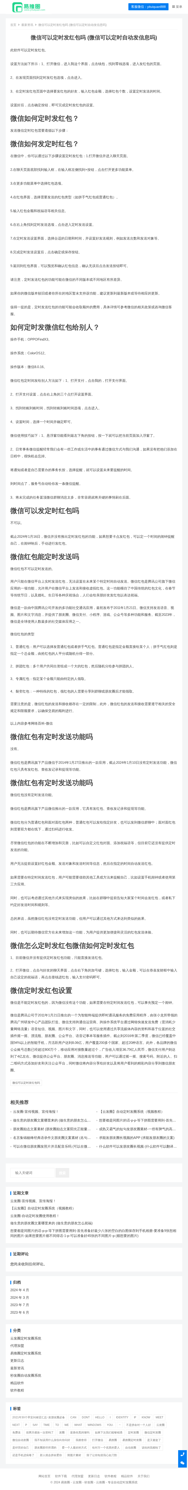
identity (122, 1417)
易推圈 (113, 1440)
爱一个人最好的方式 (74, 1447)
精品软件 (17, 1383)
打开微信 (97, 1440)
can (73, 1417)
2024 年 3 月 (19, 1297)
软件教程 (17, 1390)
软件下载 (61, 1476)
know (146, 1417)
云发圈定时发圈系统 (25, 1338)
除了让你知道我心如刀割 (102, 1455)
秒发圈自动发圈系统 (25, 1375)
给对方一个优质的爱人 (106, 1447)
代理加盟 (17, 1346)
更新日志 (17, 1360)
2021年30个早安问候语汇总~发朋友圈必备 (38, 1417)
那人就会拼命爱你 (51, 1455)
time (46, 1425)
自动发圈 (130, 1447)
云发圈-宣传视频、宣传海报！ (36, 1111)
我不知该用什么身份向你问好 (52, 1440)
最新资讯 (27, 25)
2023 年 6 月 (19, 1312)
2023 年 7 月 (19, 1305)
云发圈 (160, 1425)
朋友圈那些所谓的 (45, 1447)
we (66, 1425)
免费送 (16, 1432)
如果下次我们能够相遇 (108, 1432)
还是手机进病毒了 (23, 1455)
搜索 (62, 1173)
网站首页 (44, 1476)
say (35, 1425)
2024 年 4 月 (19, 1290)
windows (94, 1425)
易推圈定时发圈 (132, 1440)
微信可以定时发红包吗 (26, 1082)
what (78, 1425)
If (135, 1417)
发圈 (62, 1432)
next (16, 1425)
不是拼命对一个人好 (138, 1425)
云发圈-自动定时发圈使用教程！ (35, 1216)
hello (99, 1417)
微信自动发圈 (20, 1440)
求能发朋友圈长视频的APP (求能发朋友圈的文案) (136, 1138)
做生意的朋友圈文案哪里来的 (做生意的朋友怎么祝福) (51, 1223)
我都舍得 (81, 1440)
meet (159, 1417)
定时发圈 (133, 1432)
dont (86, 1417)
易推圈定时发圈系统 (25, 1353)
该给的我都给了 (151, 1447)
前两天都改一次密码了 (40, 1432)
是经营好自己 (20, 1447)
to (57, 1425)
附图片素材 (74, 1455)
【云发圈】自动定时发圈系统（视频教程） (131, 1111)
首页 (13, 25)
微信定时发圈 (152, 1432)
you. (110, 1425)
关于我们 (143, 1476)
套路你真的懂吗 (79, 1432)
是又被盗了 (154, 1440)
